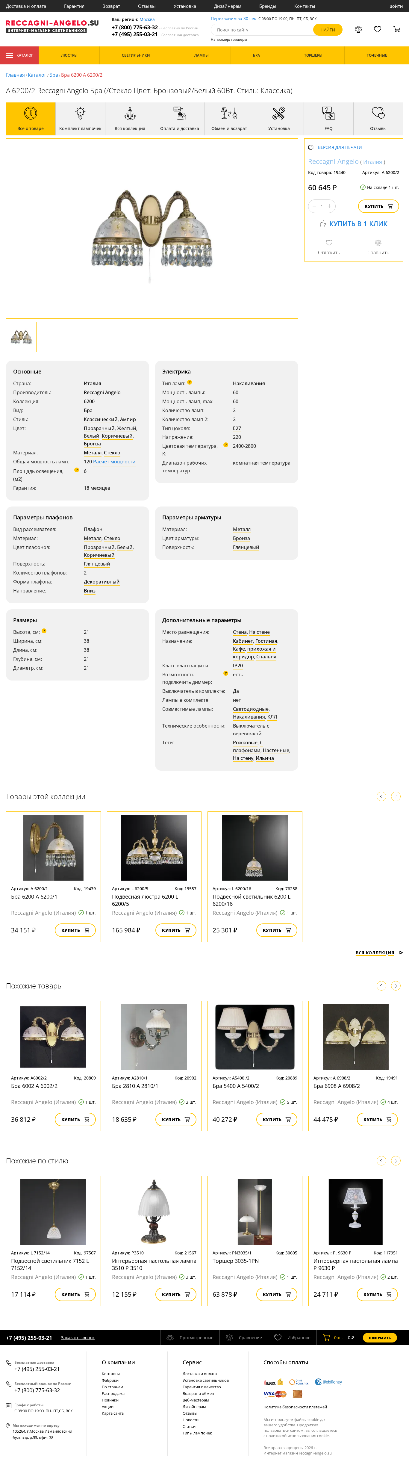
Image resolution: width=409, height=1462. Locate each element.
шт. (338, 1337)
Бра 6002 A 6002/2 (34, 1085)
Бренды (267, 6)
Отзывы (147, 6)
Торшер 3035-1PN (236, 1260)
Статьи (189, 1426)
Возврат (111, 6)
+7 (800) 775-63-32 (155, 27)
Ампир (128, 419)
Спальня (266, 656)
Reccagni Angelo (102, 392)
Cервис (192, 1362)
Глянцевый (97, 563)
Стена (240, 632)
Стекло (112, 452)
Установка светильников (206, 1380)
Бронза (92, 443)
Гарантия (74, 6)
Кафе (239, 648)
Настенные (276, 750)
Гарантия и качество (202, 1387)
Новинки (110, 1400)
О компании (118, 1362)
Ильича (265, 758)
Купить (374, 206)
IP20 (238, 665)
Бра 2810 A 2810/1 (135, 1085)
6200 (89, 401)
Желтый (126, 428)
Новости (191, 1419)
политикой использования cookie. (298, 1435)
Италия (92, 383)
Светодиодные (251, 709)
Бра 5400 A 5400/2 (236, 1085)
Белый (91, 436)
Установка (185, 6)
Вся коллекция (375, 952)
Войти (396, 6)
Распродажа (113, 1393)
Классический (101, 419)
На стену (243, 758)
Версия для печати (340, 147)
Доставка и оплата (26, 6)
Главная (15, 75)
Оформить (380, 1338)
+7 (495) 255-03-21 (155, 34)
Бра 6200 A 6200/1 (34, 896)
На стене (259, 632)
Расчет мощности (114, 461)
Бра (53, 75)
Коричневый (117, 436)
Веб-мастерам (196, 1400)
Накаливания (249, 383)
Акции (107, 1406)
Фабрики (110, 1380)
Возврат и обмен (198, 1393)
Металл (93, 452)
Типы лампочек (197, 1433)
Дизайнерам (227, 6)
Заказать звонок (78, 1337)
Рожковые (245, 742)
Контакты (304, 6)
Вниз (90, 590)
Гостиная (266, 641)
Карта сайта (113, 1413)
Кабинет (243, 641)
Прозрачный (99, 428)
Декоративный (102, 581)
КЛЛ (272, 716)
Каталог (24, 55)
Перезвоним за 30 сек (233, 18)
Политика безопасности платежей (295, 1407)
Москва (147, 19)
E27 (237, 428)
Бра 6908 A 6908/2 (336, 1085)
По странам (112, 1387)
